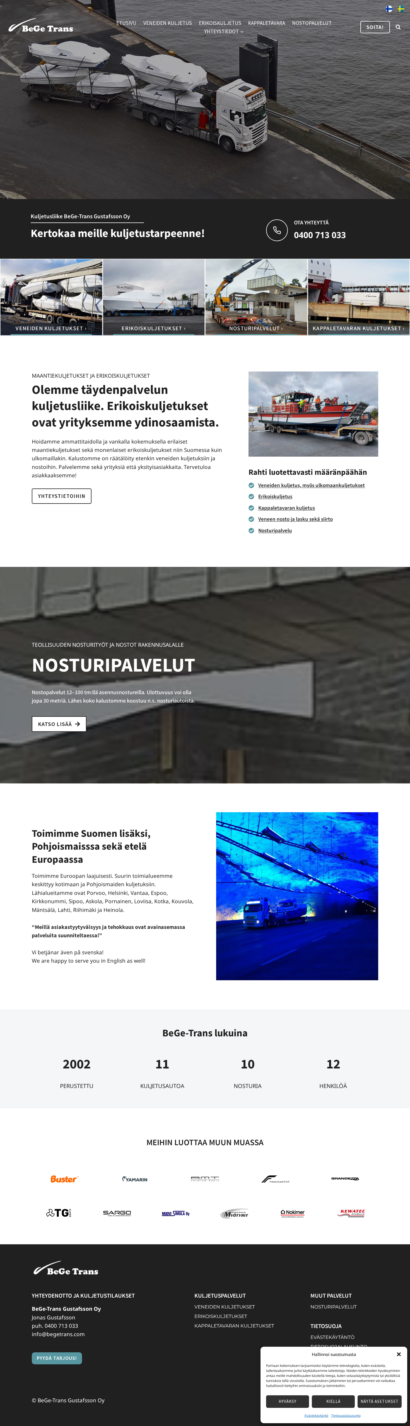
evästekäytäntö (332, 1337)
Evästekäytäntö (316, 1415)
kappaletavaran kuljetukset (234, 1326)
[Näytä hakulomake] (398, 27)
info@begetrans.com (58, 1334)
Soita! (375, 27)
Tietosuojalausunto (346, 1415)
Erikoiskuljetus (220, 23)
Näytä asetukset (380, 1401)
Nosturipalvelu (275, 530)
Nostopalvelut (312, 23)
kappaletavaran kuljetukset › (359, 328)
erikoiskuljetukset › (154, 328)
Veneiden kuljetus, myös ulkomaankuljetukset (311, 485)
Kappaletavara (266, 23)
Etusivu (126, 23)
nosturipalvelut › (256, 328)
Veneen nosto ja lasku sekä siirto (295, 519)
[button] (399, 1354)
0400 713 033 (61, 1325)
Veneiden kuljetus (167, 23)
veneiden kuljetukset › (51, 328)
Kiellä (333, 1401)
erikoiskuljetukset (220, 1316)
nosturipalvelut (333, 1307)
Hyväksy (287, 1401)
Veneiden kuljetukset (224, 1307)
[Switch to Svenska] (401, 9)
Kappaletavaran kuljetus (286, 508)
